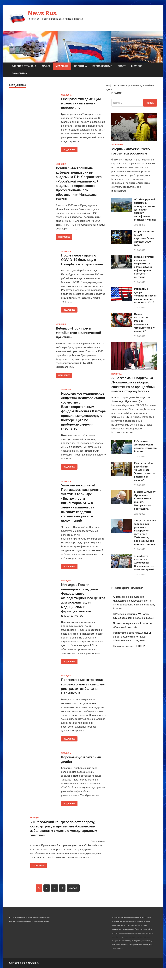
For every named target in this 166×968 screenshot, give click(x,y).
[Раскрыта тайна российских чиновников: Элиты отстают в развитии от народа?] (121, 474)
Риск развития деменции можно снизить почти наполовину (81, 103)
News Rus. (43, 13)
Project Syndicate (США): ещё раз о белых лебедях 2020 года (144, 238)
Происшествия (102, 66)
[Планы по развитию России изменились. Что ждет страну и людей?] (121, 326)
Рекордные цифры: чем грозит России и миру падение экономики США (145, 296)
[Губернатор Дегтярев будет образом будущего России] (121, 452)
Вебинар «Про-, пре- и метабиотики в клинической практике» (78, 333)
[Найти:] (134, 103)
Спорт (122, 66)
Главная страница (24, 66)
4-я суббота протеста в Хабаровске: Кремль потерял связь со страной (144, 563)
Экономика (19, 73)
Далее (73, 888)
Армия (46, 66)
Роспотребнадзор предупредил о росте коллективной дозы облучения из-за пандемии (132, 637)
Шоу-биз (136, 66)
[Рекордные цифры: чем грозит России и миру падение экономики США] (121, 300)
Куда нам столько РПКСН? (129, 646)
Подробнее (69, 150)
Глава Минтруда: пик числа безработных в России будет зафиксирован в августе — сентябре (144, 267)
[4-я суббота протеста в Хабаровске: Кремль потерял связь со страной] (121, 567)
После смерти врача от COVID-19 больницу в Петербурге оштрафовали (82, 260)
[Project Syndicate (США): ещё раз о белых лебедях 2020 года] (121, 243)
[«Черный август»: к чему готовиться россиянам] (134, 142)
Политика (80, 66)
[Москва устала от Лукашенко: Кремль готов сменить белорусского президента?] (121, 503)
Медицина (62, 66)
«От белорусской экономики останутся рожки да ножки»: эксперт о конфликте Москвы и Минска (145, 209)
